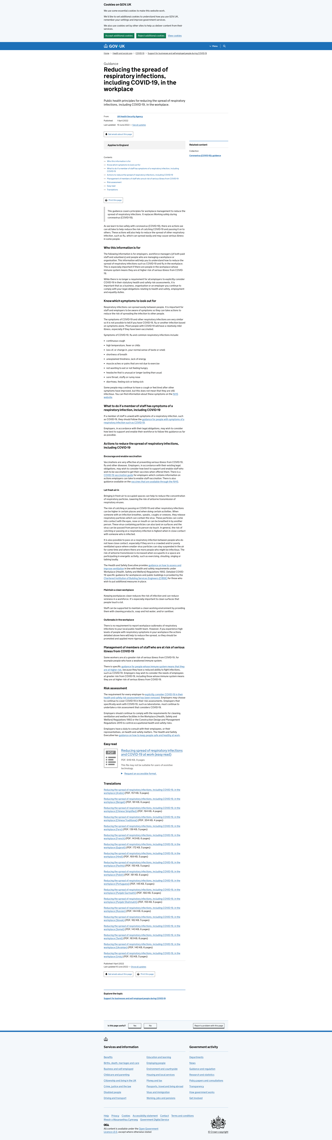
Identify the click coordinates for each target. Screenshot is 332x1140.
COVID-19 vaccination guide (118, 475)
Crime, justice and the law (117, 1086)
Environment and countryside (162, 1068)
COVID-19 (140, 53)
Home (106, 53)
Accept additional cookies (119, 35)
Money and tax (154, 1080)
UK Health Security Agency (130, 116)
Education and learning (159, 1057)
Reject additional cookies (151, 35)
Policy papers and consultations (206, 1080)
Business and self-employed (118, 1068)
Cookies (126, 1115)
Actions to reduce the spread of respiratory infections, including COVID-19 (140, 175)
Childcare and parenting (116, 1074)
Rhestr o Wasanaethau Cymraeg (121, 1119)
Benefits (108, 1057)
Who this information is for (119, 161)
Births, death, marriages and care (121, 1063)
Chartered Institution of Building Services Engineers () (135, 578)
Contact (164, 1115)
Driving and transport (115, 1098)
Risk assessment (114, 182)
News (192, 1063)
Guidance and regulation (202, 1068)
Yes (137, 1025)
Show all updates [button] (138, 966)
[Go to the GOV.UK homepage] (114, 46)
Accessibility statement (145, 1115)
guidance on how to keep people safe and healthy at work (149, 735)
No (153, 1025)
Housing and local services (161, 1074)
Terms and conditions (182, 1115)
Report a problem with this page (209, 1025)
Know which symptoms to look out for (123, 165)
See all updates (139, 125)
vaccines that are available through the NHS (154, 481)
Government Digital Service (154, 1119)
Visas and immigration (158, 1092)
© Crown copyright (218, 1131)
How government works (202, 1092)
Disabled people (112, 1092)
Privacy (115, 1115)
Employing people (156, 1063)
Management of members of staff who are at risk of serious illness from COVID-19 (143, 178)
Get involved (196, 1098)
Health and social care (122, 53)
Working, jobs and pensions (161, 1098)
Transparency (196, 1086)
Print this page (115, 200)
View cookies (175, 35)
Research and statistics (201, 1074)
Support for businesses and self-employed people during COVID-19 (177, 53)
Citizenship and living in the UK (120, 1080)
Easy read (111, 186)
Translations (112, 189)
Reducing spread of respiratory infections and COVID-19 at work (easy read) (152, 752)
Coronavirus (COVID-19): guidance (205, 155)
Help (106, 1115)
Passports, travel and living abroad (165, 1086)
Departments (196, 1057)
